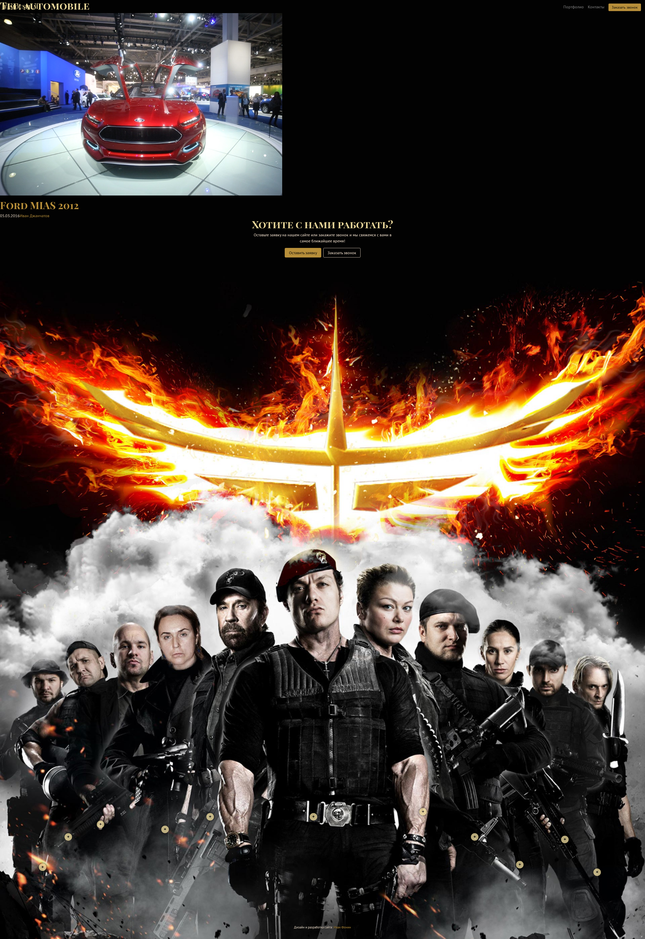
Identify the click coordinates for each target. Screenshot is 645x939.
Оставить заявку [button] (303, 252)
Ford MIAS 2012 (39, 205)
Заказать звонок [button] (625, 7)
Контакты (596, 6)
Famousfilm (21, 6)
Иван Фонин (342, 927)
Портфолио (573, 6)
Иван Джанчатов (34, 215)
